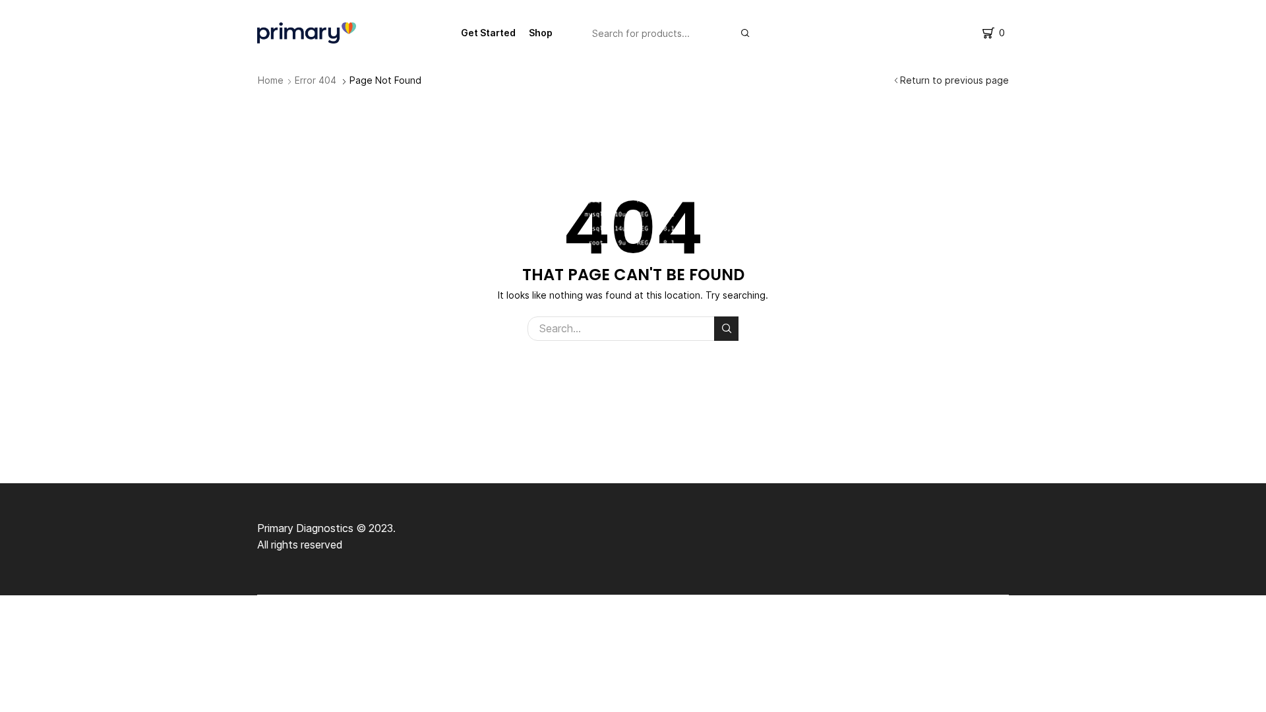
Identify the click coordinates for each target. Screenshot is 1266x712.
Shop (541, 32)
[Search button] (745, 33)
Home (271, 80)
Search (726, 328)
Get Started (488, 32)
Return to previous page (954, 80)
